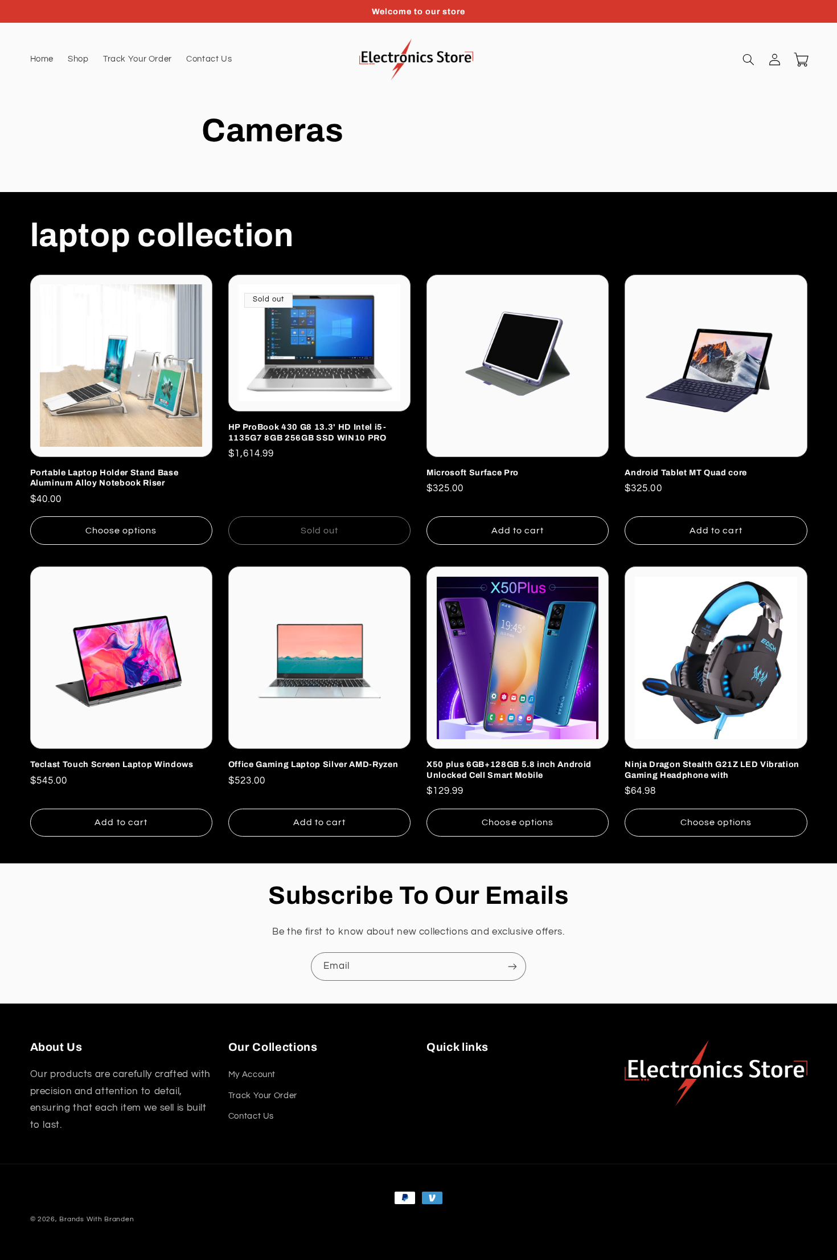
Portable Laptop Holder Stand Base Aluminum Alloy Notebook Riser (104, 477)
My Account (252, 1074)
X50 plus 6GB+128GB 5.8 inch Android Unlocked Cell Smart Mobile (509, 769)
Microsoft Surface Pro (472, 472)
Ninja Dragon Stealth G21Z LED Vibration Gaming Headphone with (712, 769)
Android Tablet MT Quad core (686, 472)
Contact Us (251, 1116)
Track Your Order (262, 1095)
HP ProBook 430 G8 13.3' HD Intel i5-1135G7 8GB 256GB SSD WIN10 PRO (307, 432)
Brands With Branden (96, 1219)
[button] (749, 60)
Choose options (121, 530)
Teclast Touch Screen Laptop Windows (112, 764)
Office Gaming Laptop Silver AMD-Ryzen (313, 764)
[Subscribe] (512, 966)
